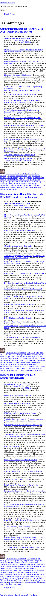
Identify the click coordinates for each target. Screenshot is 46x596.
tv (36, 368)
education (3, 178)
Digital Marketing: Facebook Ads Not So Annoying (21, 520)
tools (26, 187)
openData (20, 364)
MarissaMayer (35, 362)
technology (17, 368)
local (17, 362)
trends (20, 582)
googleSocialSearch (6, 574)
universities (32, 582)
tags (7, 368)
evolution (35, 358)
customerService (25, 568)
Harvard (17, 574)
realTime (29, 364)
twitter (25, 582)
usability (3, 370)
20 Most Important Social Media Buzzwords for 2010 (22, 547)
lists (44, 182)
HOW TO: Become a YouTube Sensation (18, 318)
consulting (37, 176)
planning (31, 183)
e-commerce (14, 570)
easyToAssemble (25, 570)
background (38, 561)
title (30, 368)
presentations (4, 185)
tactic (8, 187)
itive (25, 182)
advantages (35, 174)
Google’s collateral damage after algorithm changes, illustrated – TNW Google (21, 111)
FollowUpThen (24, 180)
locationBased (25, 362)
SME (24, 366)
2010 (24, 174)
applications (11, 356)
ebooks (34, 570)
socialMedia (37, 185)
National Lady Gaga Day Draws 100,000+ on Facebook (23, 471)
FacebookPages (12, 180)
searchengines (4, 366)
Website (21, 370)
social (22, 580)
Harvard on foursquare (12, 446)
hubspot (2, 182)
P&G (39, 576)
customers (15, 568)
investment (40, 574)
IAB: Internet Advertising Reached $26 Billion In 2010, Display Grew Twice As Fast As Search (23, 101)
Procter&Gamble (22, 578)
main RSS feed (26, 388)
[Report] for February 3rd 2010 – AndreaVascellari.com (18, 376)
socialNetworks (39, 580)
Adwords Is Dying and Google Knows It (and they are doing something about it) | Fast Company (24, 257)
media (10, 364)
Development (26, 358)
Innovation (19, 182)
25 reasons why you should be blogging (17, 75)
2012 (10, 355)
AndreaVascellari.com (7, 3)
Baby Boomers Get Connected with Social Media (21, 485)
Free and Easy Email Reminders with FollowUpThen (22, 90)
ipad (1, 362)
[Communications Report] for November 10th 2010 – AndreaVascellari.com (22, 195)
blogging (31, 176)
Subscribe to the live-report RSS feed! (17, 384)
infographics (10, 182)
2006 (28, 353)
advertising (3, 176)
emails (21, 178)
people (2, 578)
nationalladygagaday (22, 576)
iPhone (6, 362)
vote (16, 370)
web (1, 584)
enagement (41, 570)
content (2, 566)
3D (14, 355)
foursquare (10, 572)
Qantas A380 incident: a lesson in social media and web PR (24, 273)
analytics (3, 356)
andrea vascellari (21, 176)
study (5, 582)
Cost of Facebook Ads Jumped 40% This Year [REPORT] (24, 125)
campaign (31, 356)
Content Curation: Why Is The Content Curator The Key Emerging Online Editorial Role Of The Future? (23, 538)
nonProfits (33, 576)
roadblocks (39, 578)
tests (23, 368)
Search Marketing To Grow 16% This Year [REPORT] (22, 118)
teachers (13, 187)
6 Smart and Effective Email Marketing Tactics (20, 94)
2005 (24, 353)
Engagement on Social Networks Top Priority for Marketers (24, 491)
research (32, 578)
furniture (21, 572)
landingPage (37, 182)
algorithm (11, 176)
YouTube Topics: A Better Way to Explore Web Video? (23, 289)
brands (17, 562)
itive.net (30, 182)
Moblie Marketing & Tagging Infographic (18, 159)
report (12, 185)
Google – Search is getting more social (17, 526)
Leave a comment (11, 189)
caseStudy (39, 356)
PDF (43, 576)
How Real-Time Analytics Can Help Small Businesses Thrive (25, 283)
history (26, 360)
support (10, 582)
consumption (40, 564)
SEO (30, 185)
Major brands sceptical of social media (17, 403)
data (14, 358)
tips (22, 187)
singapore (18, 366)
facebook (3, 180)
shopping (12, 580)
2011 (28, 174)
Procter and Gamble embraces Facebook (18, 396)
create (10, 358)
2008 (37, 353)
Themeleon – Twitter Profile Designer (17, 479)
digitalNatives (4, 570)
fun (16, 572)
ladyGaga (3, 576)
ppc (35, 183)
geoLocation (4, 360)
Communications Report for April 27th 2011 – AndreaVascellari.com (21, 30)
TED (18, 187)
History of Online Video (12, 322)
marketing (3, 183)
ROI (1, 580)
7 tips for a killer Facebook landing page (17, 160)
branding (19, 356)
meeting (10, 183)
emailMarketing (12, 178)
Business (24, 562)
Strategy (2, 187)
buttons (24, 356)
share (12, 366)
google (32, 180)
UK (39, 368)
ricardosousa (18, 185)
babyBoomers (28, 561)
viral (12, 370)
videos (31, 187)
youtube (2, 189)
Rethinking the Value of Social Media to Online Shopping (23, 425)
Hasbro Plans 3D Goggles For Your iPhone (18, 304)
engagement (28, 178)
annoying (20, 561)
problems (13, 578)
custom (8, 568)
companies (3, 358)
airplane (41, 355)
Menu (2, 10)
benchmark (3, 562)
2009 (41, 353)
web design (38, 187)
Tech (11, 368)
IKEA (23, 574)
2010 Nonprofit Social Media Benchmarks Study (20, 413)
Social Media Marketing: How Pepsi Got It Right (20, 460)
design (18, 358)
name (14, 364)
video (8, 370)
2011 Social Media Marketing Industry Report (19, 155)
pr (25, 364)
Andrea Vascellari (12, 174)
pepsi (7, 578)
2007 (33, 353)
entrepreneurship (38, 178)
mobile (16, 183)
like (10, 362)
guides (37, 180)
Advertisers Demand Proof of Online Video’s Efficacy (22, 337)
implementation (31, 574)
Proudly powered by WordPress (26, 595)
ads (39, 559)
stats (43, 185)
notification (23, 183)
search (26, 185)
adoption (34, 559)
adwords (35, 355)
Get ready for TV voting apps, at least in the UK (20, 230)
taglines (2, 368)
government (19, 360)
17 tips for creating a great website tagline (18, 246)
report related (18, 386)
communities (31, 564)
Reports (20, 174)
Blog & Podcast (9, 14)
